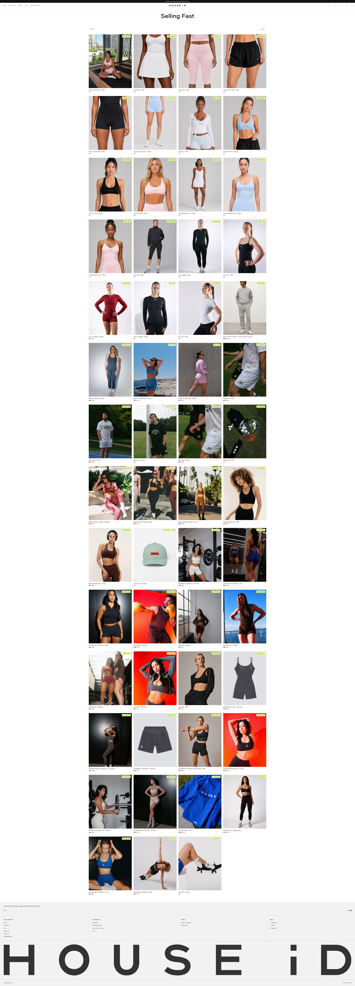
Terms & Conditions (186, 923)
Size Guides (95, 923)
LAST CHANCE (12, 5)
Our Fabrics (6, 925)
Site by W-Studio (347, 983)
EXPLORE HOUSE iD (35, 5)
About (5, 923)
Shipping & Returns (97, 925)
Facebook (274, 928)
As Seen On (6, 931)
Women (20, 5)
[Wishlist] (346, 5)
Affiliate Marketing (8, 936)
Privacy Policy (184, 925)
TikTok (273, 925)
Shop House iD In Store (98, 928)
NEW (5, 5)
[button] (336, 5)
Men (26, 5)
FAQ (94, 931)
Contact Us (6, 933)
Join (348, 910)
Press (5, 928)
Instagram (274, 923)
